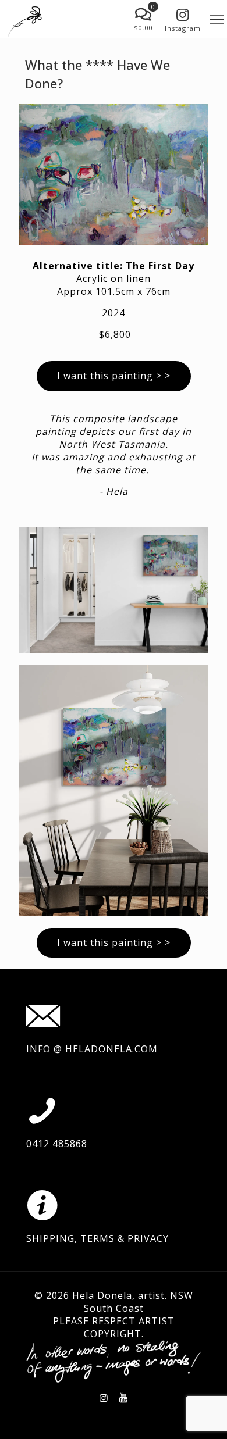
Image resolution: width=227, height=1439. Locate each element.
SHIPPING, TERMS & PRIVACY (97, 1238)
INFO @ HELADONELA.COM (92, 1048)
